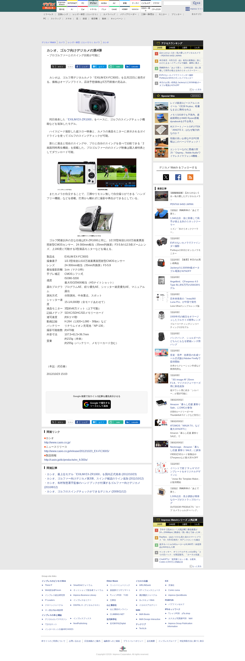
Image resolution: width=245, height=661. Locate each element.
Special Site (168, 96)
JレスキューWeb (146, 600)
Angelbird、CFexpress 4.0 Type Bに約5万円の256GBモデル (185, 284)
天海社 (171, 585)
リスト (70, 67)
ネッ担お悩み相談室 (54, 610)
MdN (138, 610)
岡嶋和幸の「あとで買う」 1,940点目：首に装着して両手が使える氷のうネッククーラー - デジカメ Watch (180, 70)
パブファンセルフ (176, 604)
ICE (166, 581)
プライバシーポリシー (133, 641)
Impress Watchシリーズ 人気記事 (179, 520)
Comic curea (174, 590)
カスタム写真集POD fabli (180, 618)
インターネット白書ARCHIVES (59, 629)
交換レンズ (63, 14)
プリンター (177, 14)
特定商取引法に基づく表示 (192, 641)
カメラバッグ (109, 14)
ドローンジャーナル (54, 605)
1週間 (184, 48)
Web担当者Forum (53, 590)
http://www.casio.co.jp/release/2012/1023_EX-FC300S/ (76, 451)
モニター (163, 14)
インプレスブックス (82, 618)
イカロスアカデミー (148, 605)
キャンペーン (117, 18)
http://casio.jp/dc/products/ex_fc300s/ (66, 459)
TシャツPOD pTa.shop (179, 613)
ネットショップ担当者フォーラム (88, 590)
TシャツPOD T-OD (119, 595)
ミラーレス (48, 14)
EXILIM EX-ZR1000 (80, 119)
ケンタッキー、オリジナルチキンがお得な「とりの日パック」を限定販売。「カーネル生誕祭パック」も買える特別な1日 (180, 555)
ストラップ (56, 18)
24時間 (172, 48)
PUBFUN (169, 600)
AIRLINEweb (145, 585)
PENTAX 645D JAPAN (181, 204)
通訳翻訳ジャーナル (148, 595)
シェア (85, 67)
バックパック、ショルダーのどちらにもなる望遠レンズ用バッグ (185, 341)
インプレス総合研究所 (55, 595)
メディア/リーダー (128, 14)
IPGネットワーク (172, 609)
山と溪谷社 (112, 605)
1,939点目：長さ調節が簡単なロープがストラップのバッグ (185, 499)
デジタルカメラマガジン (56, 619)
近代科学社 (112, 619)
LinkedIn (134, 67)
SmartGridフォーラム (82, 585)
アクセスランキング (171, 43)
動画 (104, 18)
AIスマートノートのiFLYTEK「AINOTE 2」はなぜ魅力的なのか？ (185, 129)
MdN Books (144, 614)
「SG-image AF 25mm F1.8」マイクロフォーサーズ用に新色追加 (185, 383)
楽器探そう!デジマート (120, 590)
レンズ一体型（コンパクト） (86, 14)
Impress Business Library (84, 595)
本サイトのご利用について (53, 641)
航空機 (95, 18)
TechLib (142, 628)
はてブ (101, 67)
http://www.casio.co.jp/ (57, 442)
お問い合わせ (75, 641)
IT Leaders (50, 600)
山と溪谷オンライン (119, 609)
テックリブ (141, 624)
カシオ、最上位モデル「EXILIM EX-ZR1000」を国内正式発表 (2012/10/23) (92, 474)
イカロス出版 (142, 581)
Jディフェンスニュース (149, 590)
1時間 (159, 48)
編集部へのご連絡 (112, 641)
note (118, 67)
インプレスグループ (167, 641)
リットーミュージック (120, 585)
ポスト (60, 67)
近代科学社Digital (118, 623)
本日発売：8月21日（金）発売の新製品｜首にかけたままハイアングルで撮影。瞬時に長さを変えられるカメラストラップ (180, 63)
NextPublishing (80, 623)
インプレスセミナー (82, 600)
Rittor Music (112, 581)
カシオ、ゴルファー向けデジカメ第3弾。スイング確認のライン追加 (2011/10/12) (95, 478)
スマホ (69, 18)
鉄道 (85, 18)
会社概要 (151, 641)
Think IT (48, 585)
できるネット (51, 624)
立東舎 (113, 600)
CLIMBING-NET (117, 614)
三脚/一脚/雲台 (147, 14)
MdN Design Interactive (149, 619)
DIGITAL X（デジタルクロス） (87, 605)
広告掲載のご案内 (92, 641)
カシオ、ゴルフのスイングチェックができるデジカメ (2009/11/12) (86, 491)
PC (44, 18)
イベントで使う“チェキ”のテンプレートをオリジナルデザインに (185, 471)
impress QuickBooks (177, 595)
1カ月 (197, 48)
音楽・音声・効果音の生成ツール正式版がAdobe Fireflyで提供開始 (185, 358)
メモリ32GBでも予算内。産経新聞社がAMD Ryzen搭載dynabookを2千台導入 (185, 118)
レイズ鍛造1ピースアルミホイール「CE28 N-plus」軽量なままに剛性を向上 (185, 106)
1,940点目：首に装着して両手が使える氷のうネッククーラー (185, 221)
